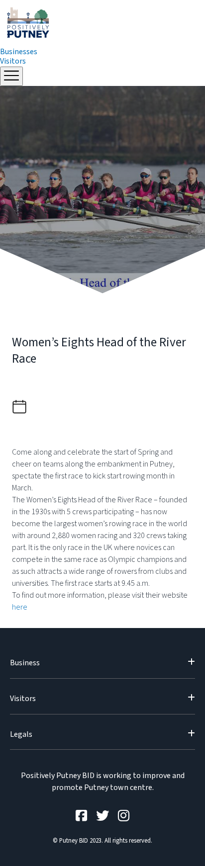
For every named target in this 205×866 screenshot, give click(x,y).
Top (196, 857)
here (19, 607)
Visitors (13, 61)
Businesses (18, 51)
